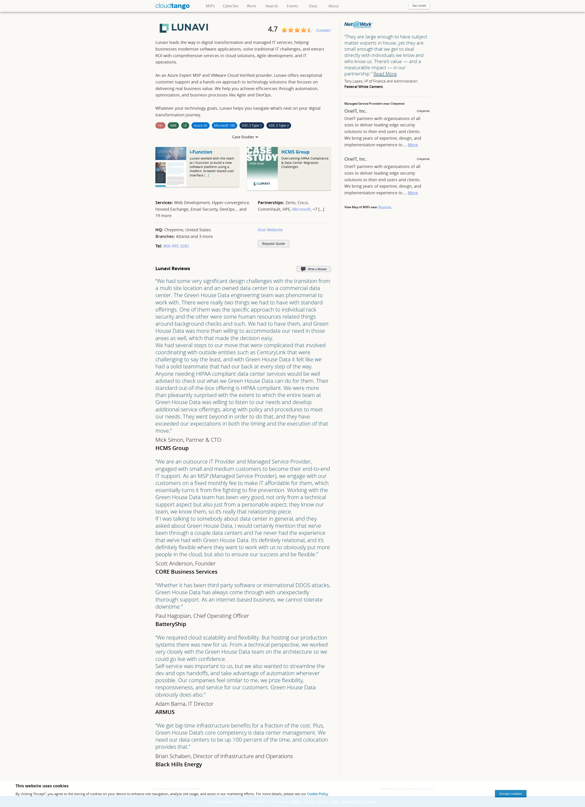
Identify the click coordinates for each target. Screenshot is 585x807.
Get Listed (419, 5)
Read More (385, 73)
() (323, 30)
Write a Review (317, 269)
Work (251, 5)
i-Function (201, 152)
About (333, 5)
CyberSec (231, 5)
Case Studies (243, 136)
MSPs (210, 5)
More (413, 144)
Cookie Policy (317, 793)
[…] (206, 175)
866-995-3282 (176, 246)
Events (292, 5)
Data (313, 5)
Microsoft (301, 209)
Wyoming (384, 207)
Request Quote (273, 244)
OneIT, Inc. (355, 111)
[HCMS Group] (262, 189)
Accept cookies (511, 793)
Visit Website (270, 229)
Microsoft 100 (224, 125)
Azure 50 (200, 125)
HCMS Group (295, 152)
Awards (272, 5)
